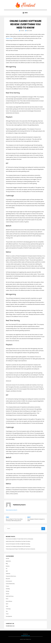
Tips (7, 611)
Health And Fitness (9, 596)
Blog (7, 563)
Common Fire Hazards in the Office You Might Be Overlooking (18, 543)
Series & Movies (9, 601)
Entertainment (9, 581)
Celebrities (8, 573)
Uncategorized (9, 616)
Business (7, 566)
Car (6, 568)
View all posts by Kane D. (11, 510)
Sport (7, 603)
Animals (7, 558)
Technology (8, 608)
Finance (7, 586)
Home (7, 598)
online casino (9, 38)
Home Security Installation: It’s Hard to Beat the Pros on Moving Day (19, 538)
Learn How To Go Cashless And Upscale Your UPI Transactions (18, 546)
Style (7, 606)
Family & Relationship (10, 583)
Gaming (7, 591)
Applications (8, 561)
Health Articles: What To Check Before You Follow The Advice (18, 541)
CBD (7, 571)
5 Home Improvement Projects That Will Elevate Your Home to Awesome (20, 549)
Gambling (8, 588)
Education (8, 578)
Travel (7, 613)
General (7, 593)
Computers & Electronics (11, 576)
